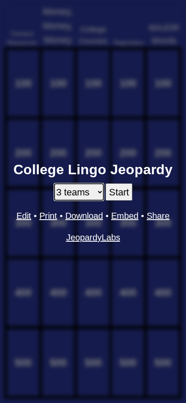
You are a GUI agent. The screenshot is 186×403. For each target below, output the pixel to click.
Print (48, 216)
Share (158, 216)
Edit (23, 216)
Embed (124, 216)
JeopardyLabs (93, 237)
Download (84, 216)
